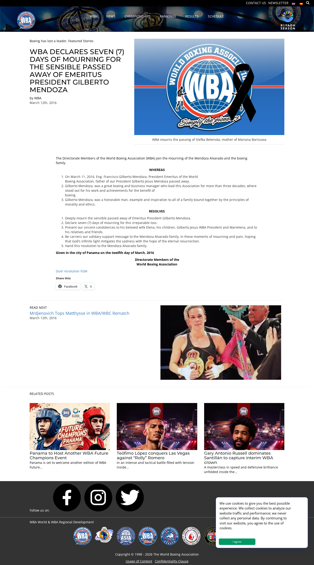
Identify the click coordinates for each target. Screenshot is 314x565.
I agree (237, 542)
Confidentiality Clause (171, 561)
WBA (37, 98)
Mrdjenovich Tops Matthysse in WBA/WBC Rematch (79, 313)
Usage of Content (139, 561)
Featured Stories (81, 41)
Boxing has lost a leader (48, 41)
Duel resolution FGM (71, 271)
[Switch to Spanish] (301, 2)
